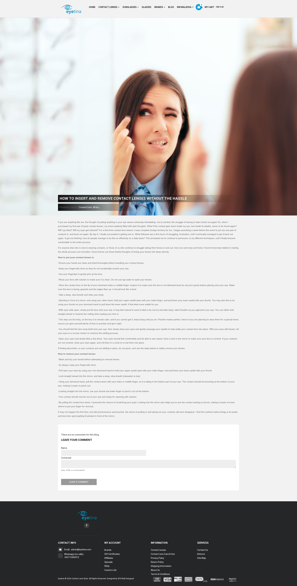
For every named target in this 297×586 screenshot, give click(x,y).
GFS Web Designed (126, 578)
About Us (155, 570)
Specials (108, 562)
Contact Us (202, 550)
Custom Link (110, 570)
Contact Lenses (158, 550)
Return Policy (157, 562)
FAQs (107, 566)
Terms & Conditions (160, 574)
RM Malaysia (184, 7)
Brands (107, 550)
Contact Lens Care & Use (163, 554)
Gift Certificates (112, 554)
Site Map (201, 558)
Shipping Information (161, 566)
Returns (201, 554)
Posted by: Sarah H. (69, 207)
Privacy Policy (157, 558)
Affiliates (108, 558)
